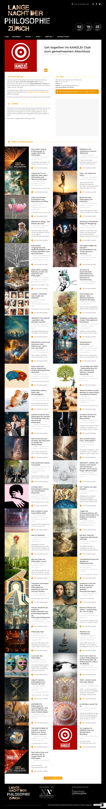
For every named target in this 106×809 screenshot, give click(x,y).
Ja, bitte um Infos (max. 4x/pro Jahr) (75, 800)
